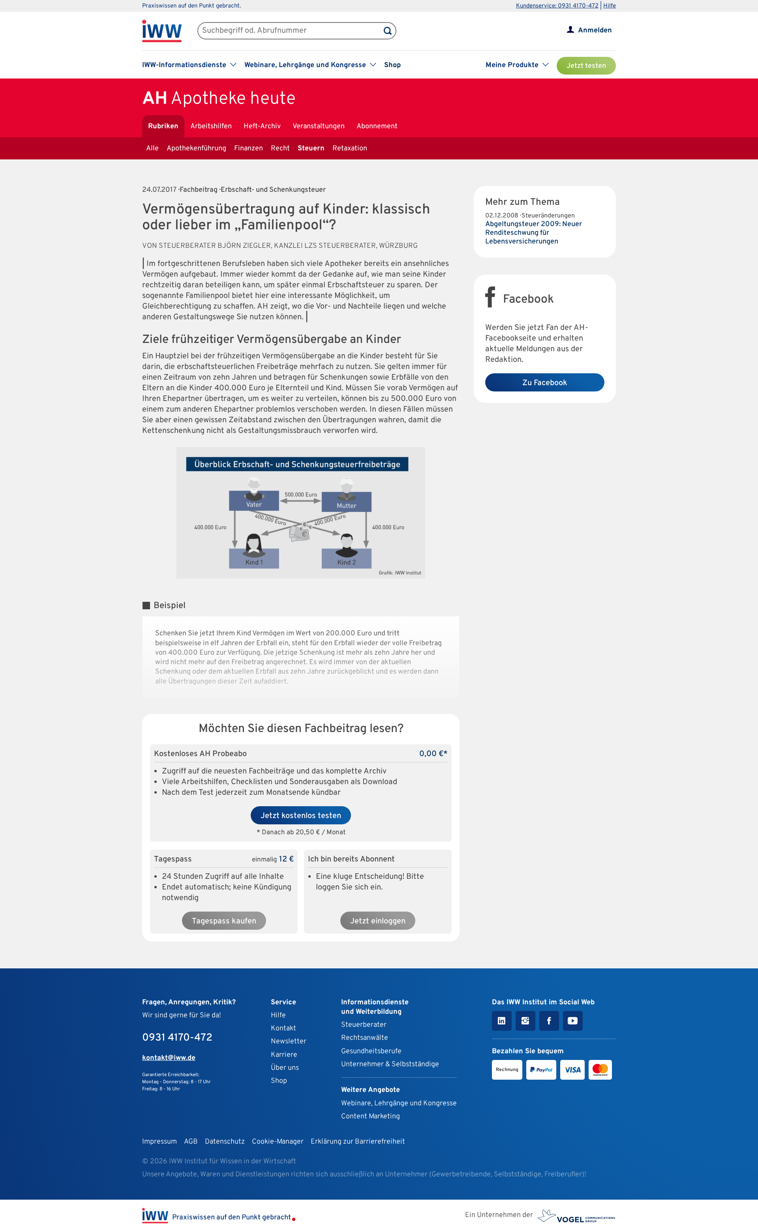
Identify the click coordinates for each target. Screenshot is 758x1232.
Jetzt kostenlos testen (301, 816)
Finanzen (248, 148)
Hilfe (609, 6)
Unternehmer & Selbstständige (390, 1064)
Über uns (285, 1068)
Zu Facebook (544, 383)
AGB (191, 1141)
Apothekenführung (196, 148)
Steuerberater (364, 1025)
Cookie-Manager (278, 1141)
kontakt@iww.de (168, 1058)
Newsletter (288, 1041)
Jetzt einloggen (377, 921)
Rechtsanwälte (364, 1038)
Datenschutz (225, 1141)
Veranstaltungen (319, 126)
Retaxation (349, 148)
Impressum (159, 1141)
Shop (392, 65)
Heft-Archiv (262, 126)
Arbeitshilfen (211, 126)
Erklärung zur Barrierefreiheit (358, 1141)
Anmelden (595, 30)
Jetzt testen (586, 66)
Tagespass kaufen (224, 921)
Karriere (284, 1055)
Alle (152, 148)
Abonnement (377, 126)
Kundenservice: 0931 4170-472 (557, 6)
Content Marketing (370, 1116)
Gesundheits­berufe (371, 1051)
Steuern (311, 148)
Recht (280, 148)
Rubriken (163, 126)
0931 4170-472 (177, 1038)
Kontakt (283, 1028)
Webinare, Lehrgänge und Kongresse (399, 1103)
